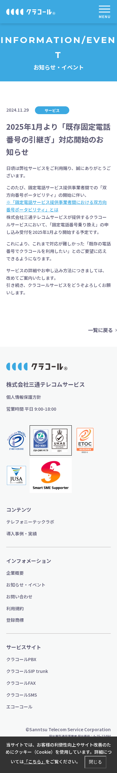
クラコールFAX (21, 683)
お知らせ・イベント (26, 585)
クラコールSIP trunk (27, 671)
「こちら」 (35, 761)
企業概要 (15, 573)
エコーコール (19, 706)
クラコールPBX (21, 659)
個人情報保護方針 (23, 397)
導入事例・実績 (21, 533)
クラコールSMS (21, 695)
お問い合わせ (19, 596)
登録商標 (15, 620)
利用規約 (15, 608)
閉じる (95, 761)
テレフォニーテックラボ (30, 522)
